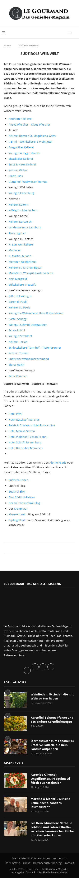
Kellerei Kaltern (19, 204)
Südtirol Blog (17, 491)
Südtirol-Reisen (18, 480)
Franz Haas (16, 176)
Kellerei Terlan (18, 342)
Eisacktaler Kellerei (21, 158)
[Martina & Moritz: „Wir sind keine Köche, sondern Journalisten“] (15, 804)
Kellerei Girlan (18, 170)
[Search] (75, 32)
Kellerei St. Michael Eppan (25, 267)
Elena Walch (16, 364)
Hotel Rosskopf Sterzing (24, 419)
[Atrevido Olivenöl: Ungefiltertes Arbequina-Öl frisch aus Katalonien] (15, 780)
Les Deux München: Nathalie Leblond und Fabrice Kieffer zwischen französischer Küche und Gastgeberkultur (52, 829)
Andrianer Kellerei (20, 119)
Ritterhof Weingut (20, 296)
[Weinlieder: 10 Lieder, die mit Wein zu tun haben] (15, 700)
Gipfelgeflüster (18, 520)
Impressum (60, 858)
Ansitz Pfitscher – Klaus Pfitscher (29, 124)
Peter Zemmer (18, 376)
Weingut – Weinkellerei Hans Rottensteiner (36, 313)
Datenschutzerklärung (47, 863)
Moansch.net (17, 514)
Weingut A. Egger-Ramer (24, 153)
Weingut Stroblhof (20, 336)
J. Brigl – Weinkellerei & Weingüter (31, 141)
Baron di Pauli (18, 301)
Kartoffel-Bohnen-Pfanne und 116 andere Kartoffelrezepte (52, 719)
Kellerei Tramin (18, 353)
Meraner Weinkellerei (22, 262)
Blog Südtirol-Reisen (22, 497)
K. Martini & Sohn (20, 256)
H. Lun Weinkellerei (21, 244)
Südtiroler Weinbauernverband (29, 359)
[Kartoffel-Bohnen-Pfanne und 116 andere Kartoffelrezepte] (15, 723)
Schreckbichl (17, 330)
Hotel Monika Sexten (22, 431)
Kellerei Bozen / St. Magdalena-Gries (32, 136)
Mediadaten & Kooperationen (31, 858)
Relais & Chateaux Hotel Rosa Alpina (32, 425)
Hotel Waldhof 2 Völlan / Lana (27, 437)
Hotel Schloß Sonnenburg (25, 442)
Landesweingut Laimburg (25, 227)
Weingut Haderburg (21, 193)
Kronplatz (20, 508)
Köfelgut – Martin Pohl (23, 210)
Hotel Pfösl (15, 414)
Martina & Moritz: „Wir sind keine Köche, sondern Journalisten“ (51, 803)
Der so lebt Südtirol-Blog (24, 503)
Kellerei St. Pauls (19, 307)
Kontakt (69, 863)
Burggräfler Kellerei (21, 147)
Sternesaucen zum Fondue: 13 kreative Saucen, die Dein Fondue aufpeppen (52, 745)
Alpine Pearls (57, 462)
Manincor (15, 250)
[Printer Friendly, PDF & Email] (22, 533)
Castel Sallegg (17, 319)
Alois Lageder (17, 233)
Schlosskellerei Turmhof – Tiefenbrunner (35, 347)
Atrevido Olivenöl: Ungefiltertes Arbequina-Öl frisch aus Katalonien (50, 779)
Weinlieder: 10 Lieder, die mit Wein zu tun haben (52, 696)
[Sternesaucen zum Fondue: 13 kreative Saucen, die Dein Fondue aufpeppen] (15, 746)
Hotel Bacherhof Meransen (26, 448)
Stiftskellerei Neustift (22, 284)
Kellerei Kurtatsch (20, 221)
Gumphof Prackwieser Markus (28, 182)
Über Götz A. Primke (17, 863)
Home (7, 45)
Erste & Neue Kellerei (22, 164)
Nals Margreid (18, 279)
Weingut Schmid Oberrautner (28, 325)
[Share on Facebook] (38, 548)
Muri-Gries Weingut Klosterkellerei (31, 273)
